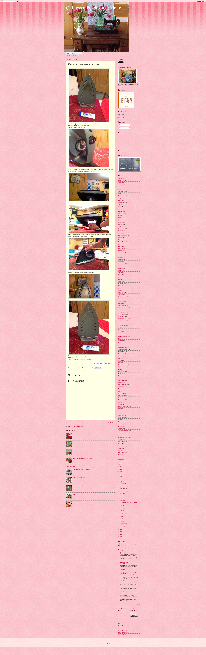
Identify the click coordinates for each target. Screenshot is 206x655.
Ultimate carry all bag (123, 336)
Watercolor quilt (122, 343)
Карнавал (120, 369)
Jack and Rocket (121, 242)
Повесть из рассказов (123, 628)
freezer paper (121, 222)
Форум (120, 443)
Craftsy (120, 209)
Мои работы (121, 393)
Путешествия (121, 421)
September (123, 491)
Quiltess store (121, 299)
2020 (121, 466)
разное (120, 424)
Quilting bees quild (122, 305)
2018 (121, 471)
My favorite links (122, 634)
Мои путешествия (122, 630)
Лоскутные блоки (122, 386)
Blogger (110, 644)
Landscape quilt (121, 248)
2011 (121, 534)
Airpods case (121, 180)
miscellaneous (121, 253)
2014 (121, 481)
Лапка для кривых (122, 380)
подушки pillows (122, 417)
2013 (121, 529)
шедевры (120, 459)
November (123, 486)
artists (119, 189)
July (122, 496)
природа (120, 419)
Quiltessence (121, 303)
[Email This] (95, 368)
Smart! (119, 323)
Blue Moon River (124, 562)
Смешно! (120, 626)
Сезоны (120, 426)
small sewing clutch (122, 321)
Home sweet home (122, 235)
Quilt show (120, 290)
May (122, 516)
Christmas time (121, 202)
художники (121, 448)
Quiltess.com (121, 301)
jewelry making (121, 244)
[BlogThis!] (96, 368)
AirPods (120, 178)
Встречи (120, 356)
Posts (121, 125)
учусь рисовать (121, 441)
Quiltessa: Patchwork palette (93, 7)
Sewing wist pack (122, 314)
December (123, 483)
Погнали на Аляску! (71, 466)
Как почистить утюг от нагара (129, 502)
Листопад (120, 382)
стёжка (120, 432)
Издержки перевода (123, 364)
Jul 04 (124, 505)
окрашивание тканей (123, 411)
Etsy (119, 215)
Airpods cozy (121, 182)
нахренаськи (121, 404)
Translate (77, 55)
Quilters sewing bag (122, 296)
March (123, 521)
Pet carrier (120, 279)
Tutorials (120, 334)
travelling (120, 329)
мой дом (120, 397)
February (123, 523)
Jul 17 (124, 500)
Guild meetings (121, 228)
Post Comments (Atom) (77, 426)
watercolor (120, 340)
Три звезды (121, 439)
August (123, 493)
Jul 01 (124, 510)
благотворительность (123, 349)
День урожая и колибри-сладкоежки (81, 485)
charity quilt (121, 200)
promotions (120, 288)
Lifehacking (121, 250)
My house (120, 261)
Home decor (121, 233)
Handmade (120, 231)
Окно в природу (76, 442)
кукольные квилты (122, 378)
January (123, 526)
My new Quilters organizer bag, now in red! (82, 458)
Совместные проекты (123, 430)
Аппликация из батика (123, 347)
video (119, 338)
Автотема (120, 345)
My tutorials (121, 270)
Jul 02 (124, 508)
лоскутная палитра (122, 384)
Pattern (120, 275)
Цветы (119, 454)
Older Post (111, 423)
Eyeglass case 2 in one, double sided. (81, 494)
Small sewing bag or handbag (124, 318)
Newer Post (69, 423)
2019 (121, 469)
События (120, 428)
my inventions (121, 264)
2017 (121, 474)
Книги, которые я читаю (124, 632)
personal (120, 277)
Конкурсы (120, 373)
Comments (122, 127)
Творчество (121, 435)
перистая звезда (122, 415)
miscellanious (121, 255)
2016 (121, 476)
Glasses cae (120, 226)
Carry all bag (121, 198)
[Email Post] (92, 367)
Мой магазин (94, 370)
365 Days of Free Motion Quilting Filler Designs (128, 572)
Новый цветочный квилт (124, 406)
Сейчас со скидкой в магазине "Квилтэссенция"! (80, 359)
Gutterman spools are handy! (79, 450)
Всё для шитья (121, 353)
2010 (121, 536)
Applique (120, 184)
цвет (119, 450)
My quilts (120, 268)
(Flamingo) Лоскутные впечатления (129, 594)
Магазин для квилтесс (85, 370)
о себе (119, 408)
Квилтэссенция (122, 371)
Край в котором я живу (123, 375)
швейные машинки (123, 457)
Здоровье (120, 362)
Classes (120, 206)
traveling (120, 327)
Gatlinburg (120, 224)
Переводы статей (122, 413)
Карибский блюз (122, 367)
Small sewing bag (122, 316)
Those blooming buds (123, 325)
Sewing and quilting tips (123, 307)
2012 (121, 531)
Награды (120, 402)
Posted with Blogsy (109, 363)
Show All (138, 604)
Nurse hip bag (121, 272)
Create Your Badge (122, 117)
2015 (121, 479)
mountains (120, 257)
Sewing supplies (122, 312)
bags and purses (121, 191)
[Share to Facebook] (99, 368)
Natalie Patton (121, 114)
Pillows (120, 285)
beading (120, 193)
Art (119, 187)
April (122, 518)
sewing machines (122, 310)
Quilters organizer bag (123, 294)
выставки (120, 358)
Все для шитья (75, 370)
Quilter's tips (121, 292)
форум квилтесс (122, 446)
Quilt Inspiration (124, 553)
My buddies (121, 259)
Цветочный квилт (122, 452)
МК (119, 391)
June (122, 513)
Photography (121, 283)
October (123, 488)
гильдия (120, 360)
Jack (119, 239)
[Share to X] (98, 368)
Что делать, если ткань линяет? (80, 434)
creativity (120, 211)
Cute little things (122, 213)
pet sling (120, 281)
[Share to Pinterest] (101, 368)
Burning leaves (121, 195)
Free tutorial (121, 220)
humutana (122, 583)
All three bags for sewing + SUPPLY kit (81, 469)
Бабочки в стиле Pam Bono (79, 502)
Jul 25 (124, 498)
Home (91, 423)
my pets (120, 266)
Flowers (120, 217)
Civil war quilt (121, 204)
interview (120, 237)
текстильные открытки (123, 437)
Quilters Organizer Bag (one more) (80, 477)
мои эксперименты (122, 395)
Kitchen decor (121, 246)
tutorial (120, 332)
